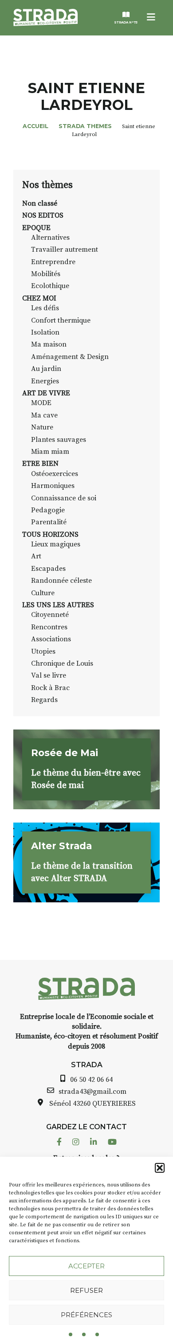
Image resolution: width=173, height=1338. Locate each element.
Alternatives (50, 237)
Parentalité (49, 522)
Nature (42, 427)
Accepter (86, 1266)
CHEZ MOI (39, 298)
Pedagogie (48, 510)
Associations (51, 639)
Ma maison (49, 344)
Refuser (86, 1290)
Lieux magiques (55, 544)
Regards (44, 699)
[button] (159, 1167)
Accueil (35, 126)
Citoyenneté (50, 614)
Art (36, 556)
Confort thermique (60, 320)
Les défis (45, 308)
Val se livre (48, 675)
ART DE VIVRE (46, 393)
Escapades (48, 568)
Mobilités (45, 273)
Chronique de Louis (62, 663)
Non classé (39, 203)
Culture (43, 593)
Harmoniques (53, 485)
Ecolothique (50, 285)
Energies (45, 381)
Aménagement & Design (70, 356)
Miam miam (50, 451)
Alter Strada (61, 845)
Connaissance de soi (63, 498)
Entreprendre (53, 261)
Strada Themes (85, 126)
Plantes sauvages (58, 439)
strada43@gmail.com (92, 1091)
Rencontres (49, 627)
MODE (41, 402)
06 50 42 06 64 (91, 1079)
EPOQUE (36, 227)
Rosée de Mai (64, 752)
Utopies (43, 651)
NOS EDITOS (42, 215)
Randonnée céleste (61, 580)
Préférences (86, 1315)
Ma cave (44, 415)
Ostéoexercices (54, 473)
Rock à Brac (50, 687)
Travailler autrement (64, 249)
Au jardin (46, 368)
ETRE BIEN (40, 463)
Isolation (45, 332)
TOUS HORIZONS (50, 534)
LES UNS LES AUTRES (58, 605)
